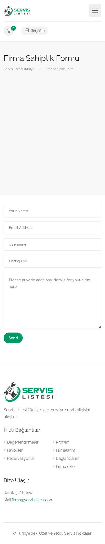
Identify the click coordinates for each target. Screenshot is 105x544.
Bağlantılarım (68, 458)
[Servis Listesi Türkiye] (17, 10)
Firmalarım (65, 450)
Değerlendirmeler (23, 442)
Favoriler (15, 450)
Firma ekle (65, 466)
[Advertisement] (52, 133)
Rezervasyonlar (21, 458)
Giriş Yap (37, 30)
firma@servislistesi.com (32, 500)
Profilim (63, 442)
